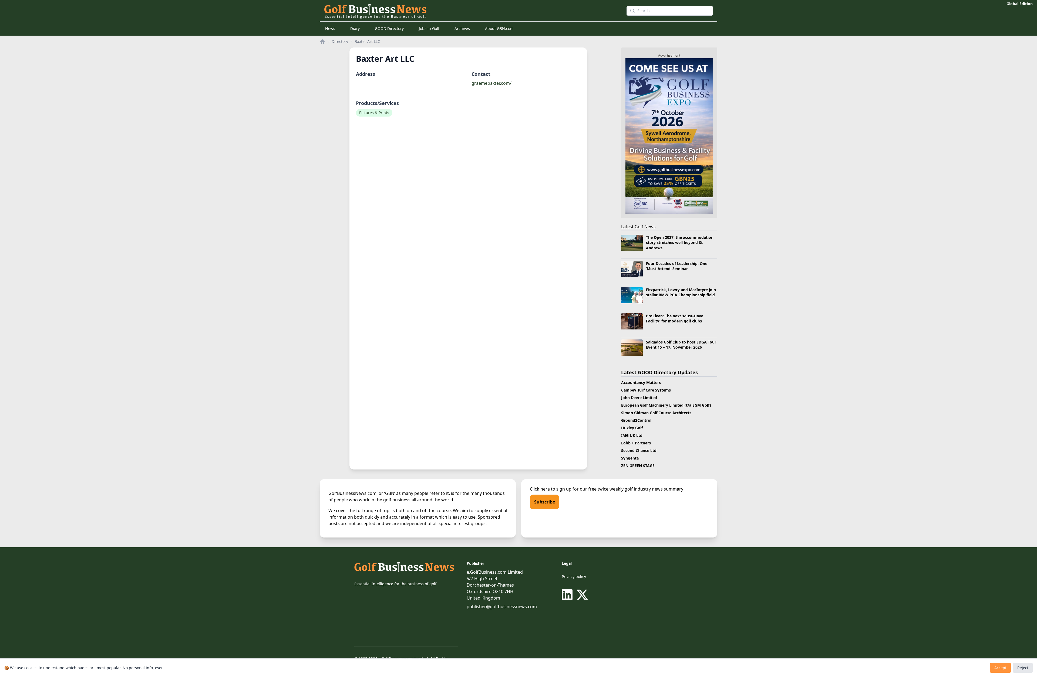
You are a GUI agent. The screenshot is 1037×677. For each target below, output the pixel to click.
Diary (355, 28)
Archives (462, 28)
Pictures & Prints (374, 112)
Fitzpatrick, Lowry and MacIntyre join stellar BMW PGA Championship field (681, 292)
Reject (1022, 667)
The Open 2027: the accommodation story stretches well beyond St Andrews (679, 242)
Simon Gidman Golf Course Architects (656, 412)
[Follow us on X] (582, 594)
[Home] (322, 41)
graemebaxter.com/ (491, 83)
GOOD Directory (389, 28)
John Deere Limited (639, 397)
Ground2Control (636, 420)
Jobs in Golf (429, 28)
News (330, 28)
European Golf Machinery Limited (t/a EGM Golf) (666, 405)
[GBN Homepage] (465, 10)
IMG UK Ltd (631, 435)
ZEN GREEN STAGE (638, 465)
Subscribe (544, 502)
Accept (1000, 667)
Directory (340, 41)
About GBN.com (499, 28)
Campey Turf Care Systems (646, 390)
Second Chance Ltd (638, 450)
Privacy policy (574, 576)
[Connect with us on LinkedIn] (568, 594)
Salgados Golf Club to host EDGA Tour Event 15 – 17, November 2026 (681, 344)
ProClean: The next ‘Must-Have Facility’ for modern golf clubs (674, 318)
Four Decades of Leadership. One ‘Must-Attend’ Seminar (676, 266)
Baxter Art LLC (367, 41)
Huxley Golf (632, 427)
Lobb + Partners (636, 442)
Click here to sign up (550, 489)
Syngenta (630, 458)
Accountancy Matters (641, 382)
